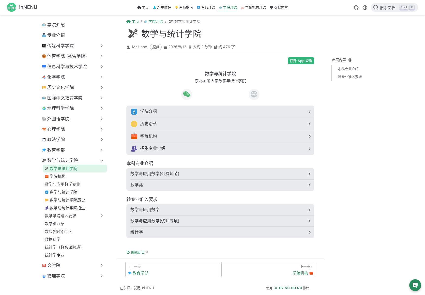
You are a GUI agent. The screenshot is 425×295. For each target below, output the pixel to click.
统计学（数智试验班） (64, 247)
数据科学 (53, 239)
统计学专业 (54, 255)
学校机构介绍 (255, 7)
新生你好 (164, 7)
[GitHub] (356, 8)
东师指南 (186, 7)
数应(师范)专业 (58, 231)
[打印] (350, 60)
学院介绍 (230, 7)
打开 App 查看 (301, 61)
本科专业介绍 (348, 69)
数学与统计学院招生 (67, 207)
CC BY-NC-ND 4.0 (287, 288)
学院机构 (57, 176)
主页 (145, 7)
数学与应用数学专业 (62, 184)
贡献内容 (281, 7)
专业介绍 (56, 35)
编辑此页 (138, 252)
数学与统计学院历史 (67, 200)
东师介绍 (208, 7)
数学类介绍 (54, 223)
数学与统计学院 (63, 168)
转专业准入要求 (350, 77)
